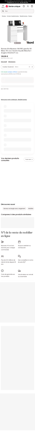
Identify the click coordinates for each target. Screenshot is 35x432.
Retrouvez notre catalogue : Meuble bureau (14, 99)
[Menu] (3, 6)
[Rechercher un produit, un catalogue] (3, 11)
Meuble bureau (24, 16)
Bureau (4, 16)
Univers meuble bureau (13, 16)
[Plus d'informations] (20, 74)
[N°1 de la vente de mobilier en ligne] (13, 6)
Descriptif (4, 62)
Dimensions (11, 62)
